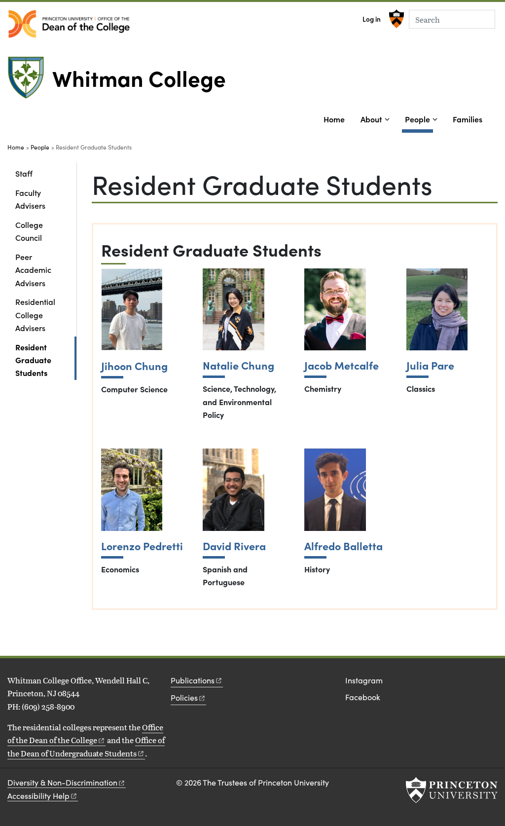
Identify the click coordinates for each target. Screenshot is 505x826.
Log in (371, 19)
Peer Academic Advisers (33, 269)
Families (467, 118)
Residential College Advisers (35, 314)
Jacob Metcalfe (341, 365)
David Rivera (234, 546)
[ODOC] (69, 24)
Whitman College (139, 77)
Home (334, 118)
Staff (24, 173)
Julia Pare (430, 365)
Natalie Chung (238, 365)
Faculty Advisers (30, 199)
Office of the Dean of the (85, 733)
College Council (29, 231)
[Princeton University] (395, 18)
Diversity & (62, 782)
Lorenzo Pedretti (142, 546)
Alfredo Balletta (343, 546)
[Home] (29, 82)
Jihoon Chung (134, 366)
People (419, 118)
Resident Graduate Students (45, 359)
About (371, 118)
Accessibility (38, 795)
